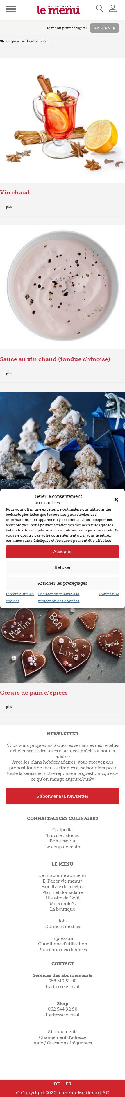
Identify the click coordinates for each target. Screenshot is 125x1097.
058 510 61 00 (62, 980)
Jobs (62, 921)
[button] (116, 499)
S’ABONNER (104, 28)
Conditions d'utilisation (62, 943)
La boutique (62, 909)
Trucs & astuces (62, 835)
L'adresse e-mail (62, 986)
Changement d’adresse (62, 1037)
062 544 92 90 (62, 1009)
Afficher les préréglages (62, 583)
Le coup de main (62, 846)
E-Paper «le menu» (63, 881)
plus (9, 207)
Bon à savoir (63, 841)
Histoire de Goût (62, 898)
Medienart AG (93, 1092)
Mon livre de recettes (62, 886)
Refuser (62, 567)
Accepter (62, 551)
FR (69, 1084)
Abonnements (62, 1031)
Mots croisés (63, 903)
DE (56, 1084)
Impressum (109, 594)
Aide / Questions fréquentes (62, 1043)
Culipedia (62, 829)
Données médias (62, 926)
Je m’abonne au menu (62, 875)
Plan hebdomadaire (62, 892)
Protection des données (62, 949)
